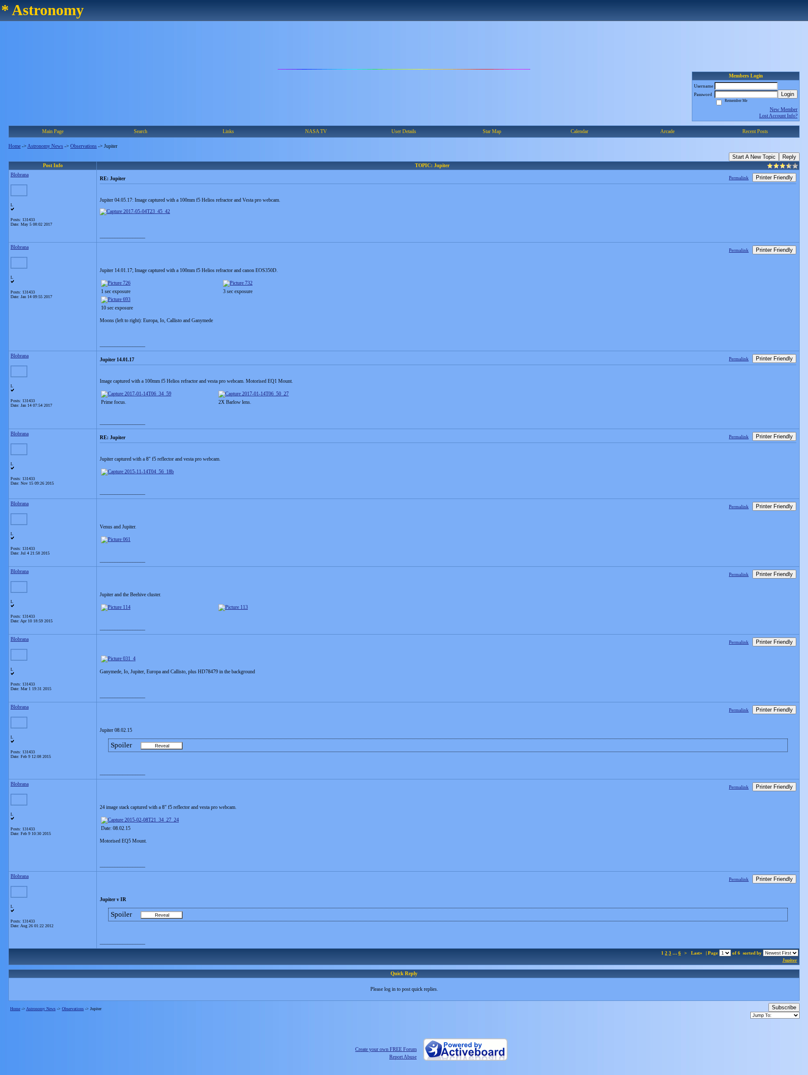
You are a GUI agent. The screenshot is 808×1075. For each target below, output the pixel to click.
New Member (783, 109)
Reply (789, 157)
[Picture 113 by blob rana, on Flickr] (233, 607)
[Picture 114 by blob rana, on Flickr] (115, 607)
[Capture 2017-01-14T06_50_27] (253, 394)
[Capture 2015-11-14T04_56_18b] (137, 472)
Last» (697, 952)
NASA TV (316, 131)
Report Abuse (403, 1057)
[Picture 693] (115, 299)
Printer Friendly (774, 177)
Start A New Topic (754, 157)
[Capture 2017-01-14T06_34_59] (136, 394)
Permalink (739, 177)
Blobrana (20, 175)
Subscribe (784, 1007)
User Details (403, 131)
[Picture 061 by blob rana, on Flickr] (115, 539)
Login (787, 94)
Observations (83, 146)
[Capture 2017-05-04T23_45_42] (135, 211)
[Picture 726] (115, 283)
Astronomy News (45, 146)
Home (14, 146)
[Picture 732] (237, 283)
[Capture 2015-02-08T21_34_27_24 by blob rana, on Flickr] (140, 820)
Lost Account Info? (778, 116)
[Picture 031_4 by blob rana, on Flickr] (118, 659)
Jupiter (789, 960)
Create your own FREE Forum (386, 1049)
